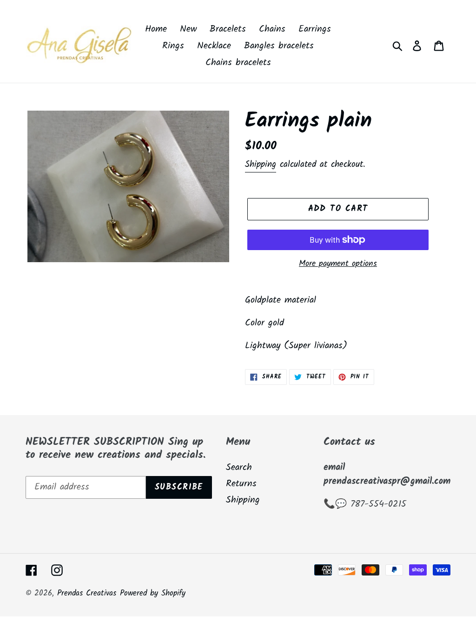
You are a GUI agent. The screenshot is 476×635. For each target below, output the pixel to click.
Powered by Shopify (152, 593)
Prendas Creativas (86, 593)
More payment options (338, 264)
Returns (241, 483)
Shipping (260, 165)
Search (239, 467)
